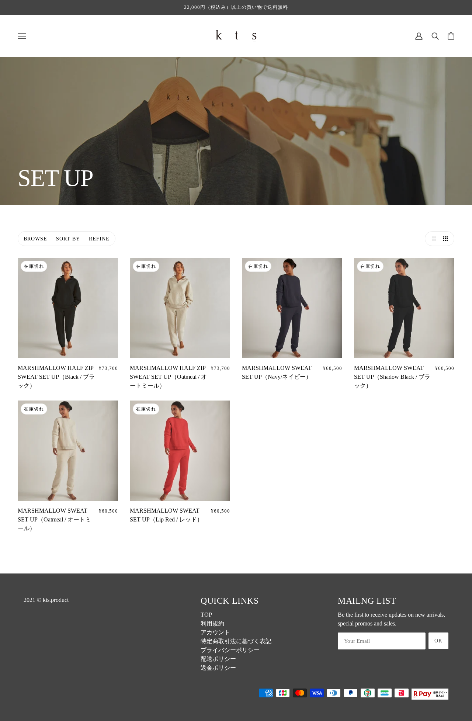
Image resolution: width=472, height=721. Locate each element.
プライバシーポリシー (230, 650)
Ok (438, 641)
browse (35, 239)
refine (99, 239)
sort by (68, 239)
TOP (206, 614)
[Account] (419, 35)
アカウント (215, 632)
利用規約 (212, 623)
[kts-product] (236, 35)
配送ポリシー (218, 659)
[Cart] (451, 36)
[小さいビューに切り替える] (447, 238)
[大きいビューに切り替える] (432, 238)
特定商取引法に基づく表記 (236, 641)
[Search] (435, 35)
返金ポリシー (218, 668)
